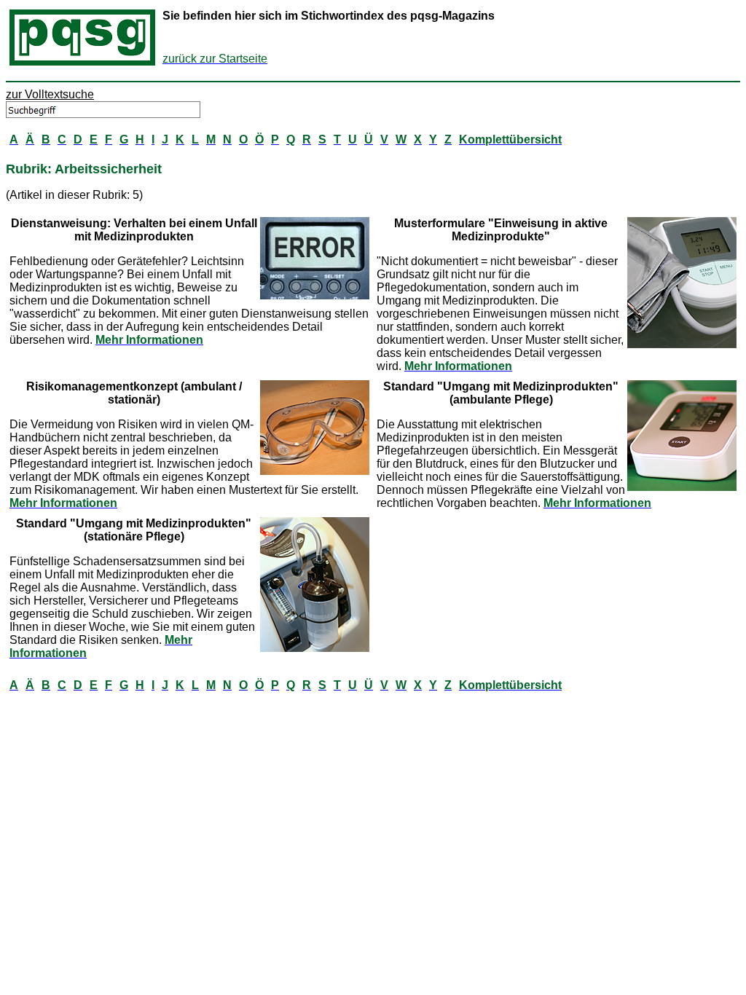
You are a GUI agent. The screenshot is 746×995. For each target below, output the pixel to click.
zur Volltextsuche (50, 94)
